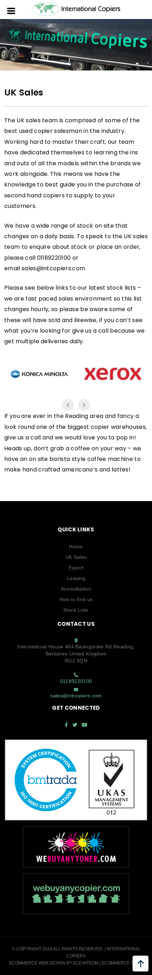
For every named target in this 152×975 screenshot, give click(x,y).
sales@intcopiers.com (53, 268)
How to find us (76, 599)
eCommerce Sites (122, 963)
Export (76, 567)
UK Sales (76, 557)
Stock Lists (76, 610)
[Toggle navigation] (11, 10)
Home (76, 546)
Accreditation (76, 589)
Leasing (76, 578)
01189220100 (76, 681)
